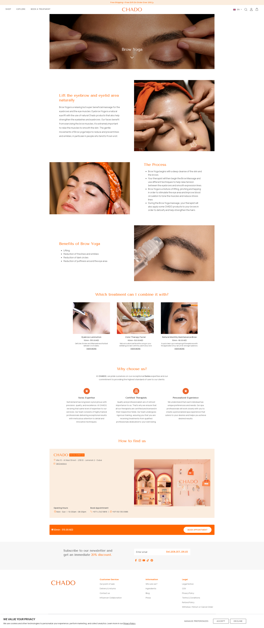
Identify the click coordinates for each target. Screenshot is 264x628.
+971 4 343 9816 (99, 511)
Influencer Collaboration (111, 597)
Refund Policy (188, 602)
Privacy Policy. (129, 623)
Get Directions (61, 464)
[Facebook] (136, 560)
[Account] (251, 9)
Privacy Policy (188, 593)
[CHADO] (132, 9)
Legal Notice (188, 584)
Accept (221, 621)
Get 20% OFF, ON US (177, 551)
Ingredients (151, 588)
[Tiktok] (148, 560)
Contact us (105, 593)
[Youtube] (144, 560)
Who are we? (151, 584)
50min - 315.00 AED (63, 529)
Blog (148, 593)
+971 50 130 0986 (120, 511)
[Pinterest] (152, 560)
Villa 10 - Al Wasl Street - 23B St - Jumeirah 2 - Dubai (79, 460)
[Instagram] (140, 560)
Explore (20, 9)
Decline (238, 621)
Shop (8, 9)
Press (148, 597)
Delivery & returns (108, 588)
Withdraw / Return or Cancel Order (197, 607)
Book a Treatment (40, 9)
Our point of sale (107, 584)
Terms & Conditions (191, 597)
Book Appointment (197, 529)
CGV (184, 588)
